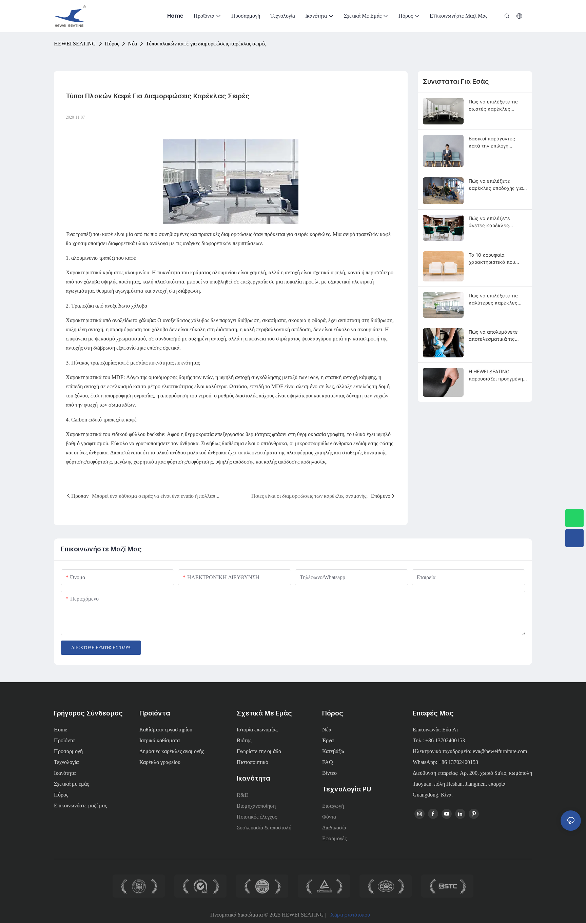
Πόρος (112, 43)
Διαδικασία (334, 827)
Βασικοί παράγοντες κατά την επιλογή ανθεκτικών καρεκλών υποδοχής (495, 142)
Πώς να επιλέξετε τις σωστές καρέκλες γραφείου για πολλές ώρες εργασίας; (493, 105)
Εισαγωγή (333, 806)
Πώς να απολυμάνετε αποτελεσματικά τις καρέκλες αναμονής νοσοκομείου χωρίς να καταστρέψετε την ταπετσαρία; (494, 335)
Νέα (132, 43)
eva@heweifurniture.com (500, 751)
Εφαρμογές (334, 838)
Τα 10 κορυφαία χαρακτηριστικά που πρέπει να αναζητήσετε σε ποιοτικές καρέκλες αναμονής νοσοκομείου (496, 259)
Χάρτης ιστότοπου (350, 914)
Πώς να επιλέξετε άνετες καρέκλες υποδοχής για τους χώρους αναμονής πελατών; (490, 222)
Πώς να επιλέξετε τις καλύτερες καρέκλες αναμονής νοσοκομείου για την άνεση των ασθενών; (495, 299)
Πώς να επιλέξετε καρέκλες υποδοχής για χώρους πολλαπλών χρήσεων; (496, 185)
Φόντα (329, 816)
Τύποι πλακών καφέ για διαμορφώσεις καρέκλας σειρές (206, 43)
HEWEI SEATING (75, 43)
